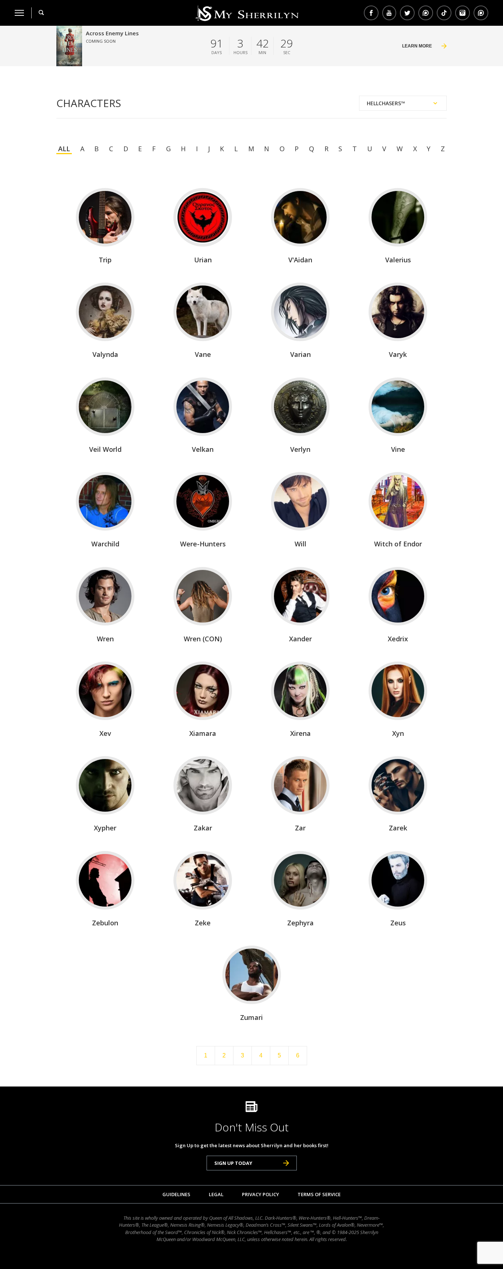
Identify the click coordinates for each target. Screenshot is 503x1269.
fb (371, 13)
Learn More (417, 46)
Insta (462, 13)
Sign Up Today (233, 1163)
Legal (216, 1194)
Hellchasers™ (386, 103)
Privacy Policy (260, 1194)
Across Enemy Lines (112, 33)
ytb (389, 13)
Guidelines (176, 1194)
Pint (480, 13)
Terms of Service (319, 1194)
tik (444, 13)
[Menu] (19, 13)
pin (425, 13)
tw (407, 13)
